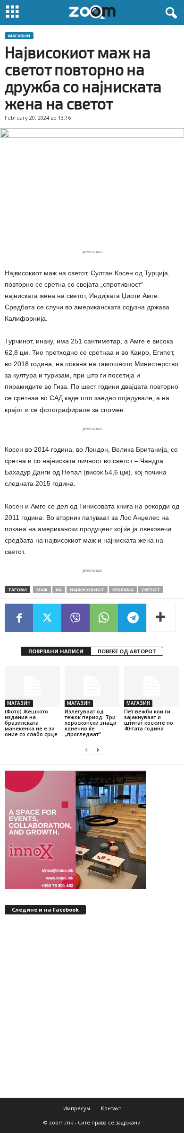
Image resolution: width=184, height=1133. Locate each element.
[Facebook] (19, 618)
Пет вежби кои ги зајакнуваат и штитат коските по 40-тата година (148, 720)
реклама (123, 590)
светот (151, 590)
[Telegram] (132, 618)
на (59, 590)
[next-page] (97, 750)
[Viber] (75, 618)
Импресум (76, 1108)
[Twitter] (47, 618)
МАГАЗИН (19, 36)
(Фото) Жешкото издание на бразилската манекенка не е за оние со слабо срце (31, 723)
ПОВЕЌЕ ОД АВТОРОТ (127, 651)
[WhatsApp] (104, 618)
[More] (161, 618)
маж (42, 590)
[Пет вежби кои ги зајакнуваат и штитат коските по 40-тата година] (151, 686)
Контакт (111, 1108)
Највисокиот (87, 590)
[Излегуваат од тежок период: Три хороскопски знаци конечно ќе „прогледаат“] (92, 686)
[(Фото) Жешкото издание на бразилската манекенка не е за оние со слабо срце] (32, 686)
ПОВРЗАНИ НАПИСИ (56, 651)
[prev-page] (86, 750)
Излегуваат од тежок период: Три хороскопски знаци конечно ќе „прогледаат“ (91, 723)
